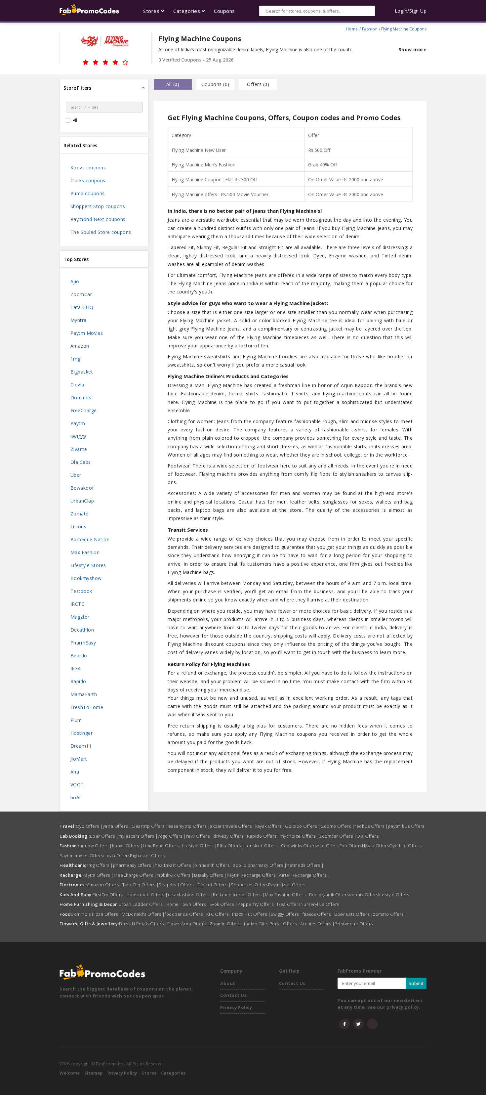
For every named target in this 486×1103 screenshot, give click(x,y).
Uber (75, 475)
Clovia (77, 384)
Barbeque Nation (90, 539)
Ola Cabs (80, 462)
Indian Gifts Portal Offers (272, 924)
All (75, 120)
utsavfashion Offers (190, 895)
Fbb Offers (351, 846)
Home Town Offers (188, 904)
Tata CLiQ (82, 307)
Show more (413, 49)
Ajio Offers (328, 846)
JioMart (78, 759)
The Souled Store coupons (100, 232)
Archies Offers (317, 924)
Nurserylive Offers (320, 904)
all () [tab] (173, 84)
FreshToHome (86, 707)
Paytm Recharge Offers (253, 875)
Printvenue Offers (354, 924)
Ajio (74, 281)
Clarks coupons (87, 180)
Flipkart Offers (214, 885)
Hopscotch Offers (147, 895)
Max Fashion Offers (287, 895)
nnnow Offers (95, 846)
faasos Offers (319, 914)
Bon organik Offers (329, 895)
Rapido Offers (263, 836)
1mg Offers (99, 865)
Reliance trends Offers (239, 895)
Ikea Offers (289, 904)
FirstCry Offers (110, 895)
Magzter (80, 617)
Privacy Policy (236, 1007)
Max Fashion (85, 552)
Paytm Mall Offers (286, 885)
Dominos (81, 397)
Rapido (78, 681)
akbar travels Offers (232, 826)
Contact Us (233, 995)
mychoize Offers (299, 836)
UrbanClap (82, 501)
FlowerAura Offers (188, 924)
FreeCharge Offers (135, 875)
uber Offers (104, 836)
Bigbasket (81, 372)
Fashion (370, 28)
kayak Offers (270, 826)
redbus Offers (371, 826)
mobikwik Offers (175, 875)
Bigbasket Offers (147, 856)
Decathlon (82, 630)
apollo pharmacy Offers (260, 865)
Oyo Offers (89, 826)
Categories (173, 1073)
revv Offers (200, 836)
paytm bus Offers (406, 826)
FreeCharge (83, 410)
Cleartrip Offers (150, 826)
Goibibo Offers (302, 826)
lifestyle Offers (199, 846)
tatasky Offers (210, 875)
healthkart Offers (175, 865)
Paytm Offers (98, 875)
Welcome (70, 1073)
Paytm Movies (86, 333)
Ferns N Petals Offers (143, 924)
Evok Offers (224, 904)
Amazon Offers (105, 885)
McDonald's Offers (143, 914)
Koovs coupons (88, 167)
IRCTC (77, 604)
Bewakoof (82, 488)
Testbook (81, 591)
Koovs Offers (127, 846)
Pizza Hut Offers (251, 914)
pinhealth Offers (213, 865)
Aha (74, 772)
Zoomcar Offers (337, 836)
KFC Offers (219, 914)
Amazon (79, 346)
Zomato (79, 513)
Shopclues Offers (249, 885)
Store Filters (77, 88)
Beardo (78, 655)
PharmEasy (83, 643)
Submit (416, 983)
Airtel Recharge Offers (304, 875)
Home (352, 28)
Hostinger (81, 733)
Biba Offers (231, 846)
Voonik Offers (363, 895)
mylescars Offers (138, 836)
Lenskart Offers (263, 846)
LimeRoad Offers (162, 846)
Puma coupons (87, 193)
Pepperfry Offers (257, 904)
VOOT (77, 784)
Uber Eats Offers (353, 914)
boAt (75, 797)
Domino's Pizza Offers (96, 914)
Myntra (78, 320)
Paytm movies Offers (81, 856)
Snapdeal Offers (178, 885)
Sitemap (93, 1073)
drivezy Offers (230, 836)
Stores (149, 1073)
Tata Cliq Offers (140, 885)
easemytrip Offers (189, 826)
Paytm (77, 423)
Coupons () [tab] (215, 84)
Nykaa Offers (375, 846)
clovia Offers (116, 856)
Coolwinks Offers (299, 846)
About (227, 983)
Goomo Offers (337, 826)
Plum (76, 720)
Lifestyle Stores (88, 565)
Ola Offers (369, 836)
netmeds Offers (305, 865)
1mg (75, 359)
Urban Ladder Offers (142, 904)
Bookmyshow (86, 578)
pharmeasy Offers (134, 865)
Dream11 (81, 746)
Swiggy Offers (286, 914)
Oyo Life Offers (405, 846)
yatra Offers (117, 826)
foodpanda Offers (185, 914)
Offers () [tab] (258, 84)
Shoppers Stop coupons (97, 206)
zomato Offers (390, 914)
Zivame (78, 449)
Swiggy (78, 436)
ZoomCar (81, 294)
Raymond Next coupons (98, 219)
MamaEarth (83, 694)
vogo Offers (172, 836)
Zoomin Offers (227, 924)
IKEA (75, 668)
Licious (78, 526)
